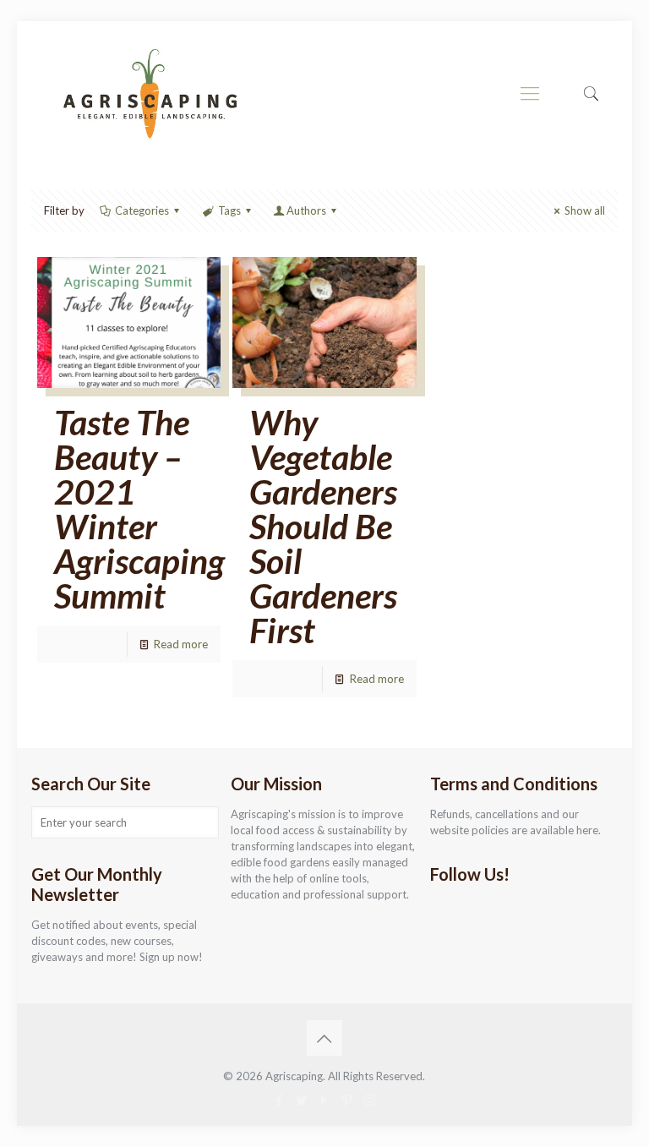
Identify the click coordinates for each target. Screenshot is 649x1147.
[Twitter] (301, 1099)
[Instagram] (370, 1099)
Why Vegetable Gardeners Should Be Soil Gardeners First (323, 526)
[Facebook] (278, 1099)
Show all (584, 210)
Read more (181, 644)
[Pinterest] (347, 1099)
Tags (229, 210)
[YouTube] (324, 1099)
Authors (306, 210)
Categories (142, 210)
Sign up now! (171, 957)
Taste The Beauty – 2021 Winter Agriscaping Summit (139, 508)
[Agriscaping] (149, 93)
